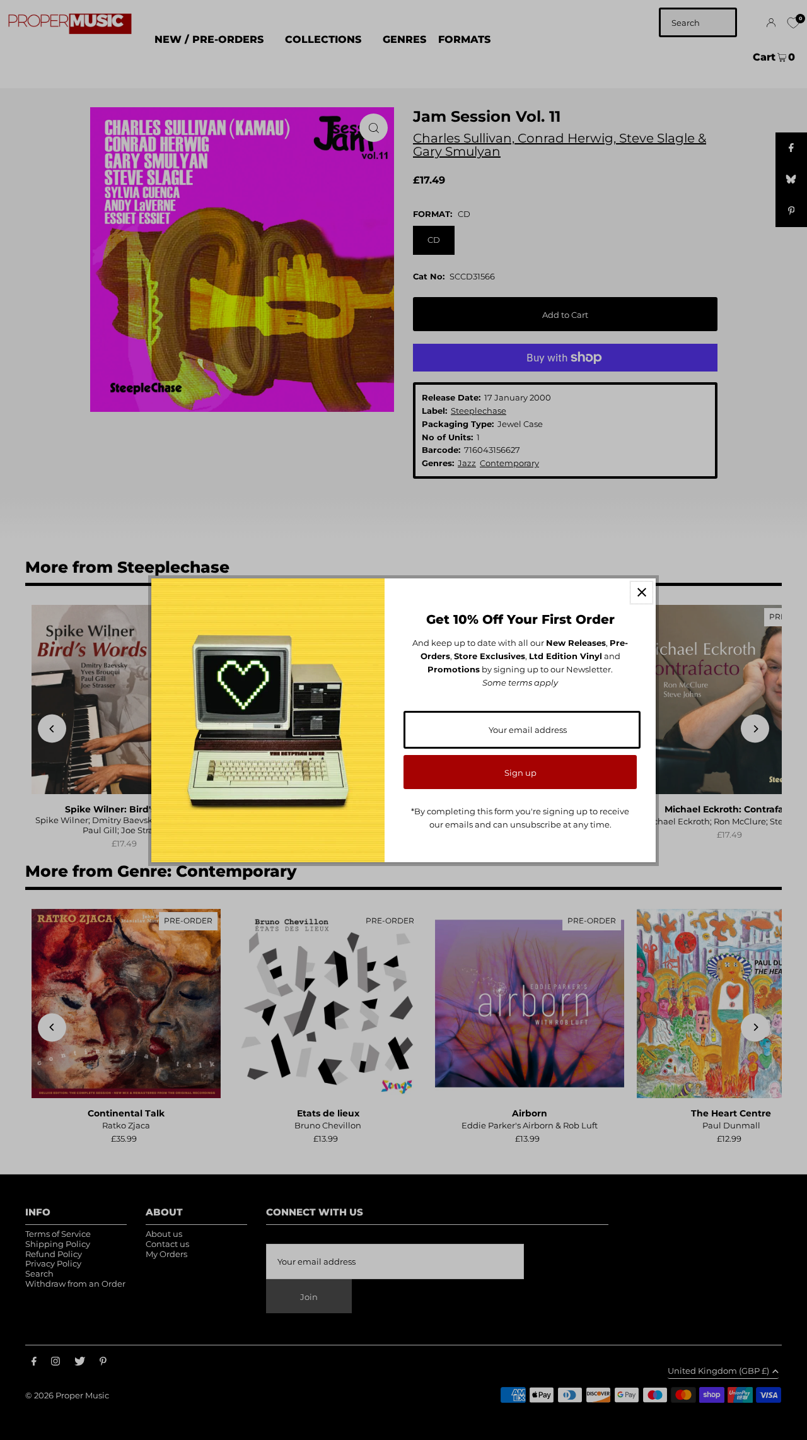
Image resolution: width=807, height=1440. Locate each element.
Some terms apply (520, 682)
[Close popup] (641, 593)
